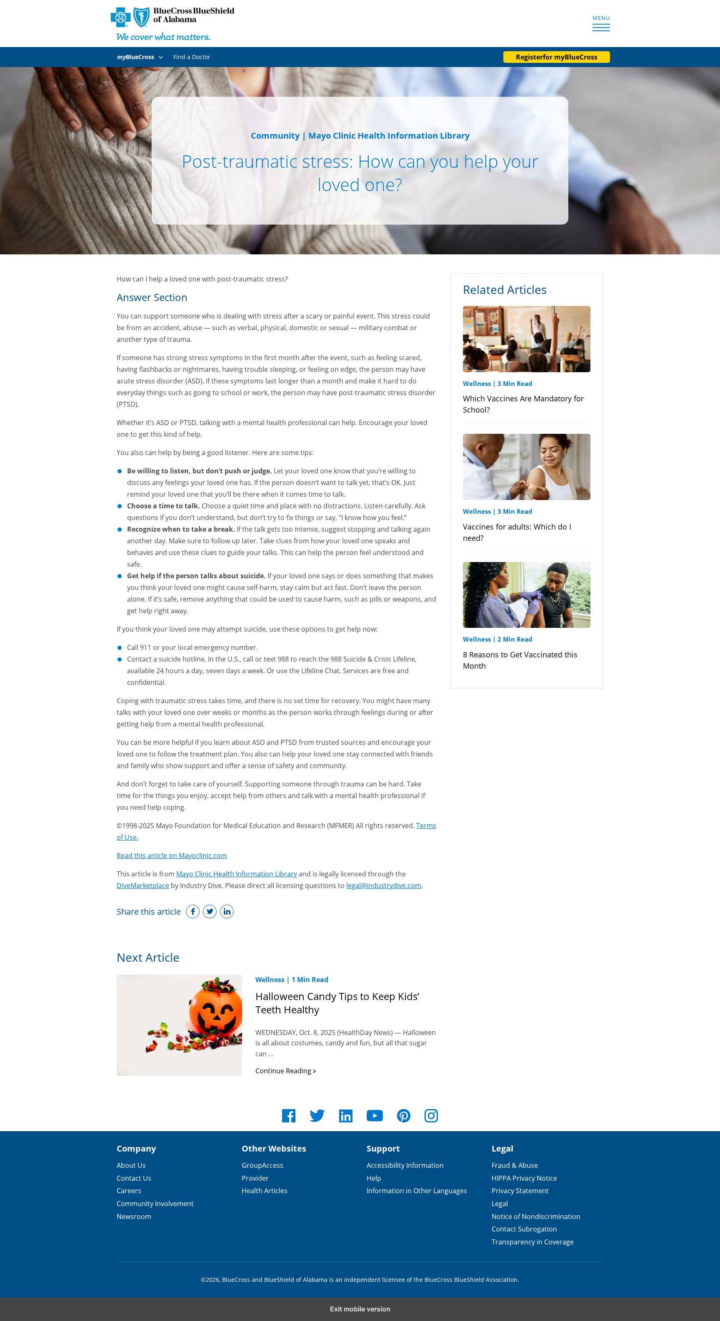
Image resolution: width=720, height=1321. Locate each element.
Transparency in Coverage (533, 1241)
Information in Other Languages (417, 1190)
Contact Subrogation (524, 1228)
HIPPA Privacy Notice (524, 1178)
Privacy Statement (520, 1190)
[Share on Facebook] (193, 911)
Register (557, 57)
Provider (255, 1178)
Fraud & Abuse (515, 1165)
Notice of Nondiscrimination (536, 1216)
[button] (141, 57)
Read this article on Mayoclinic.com (172, 855)
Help (374, 1178)
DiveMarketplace (143, 885)
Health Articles (265, 1190)
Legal (500, 1203)
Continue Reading (284, 1070)
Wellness (270, 979)
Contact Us (134, 1178)
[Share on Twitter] (210, 911)
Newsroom (134, 1216)
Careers (129, 1190)
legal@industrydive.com (383, 885)
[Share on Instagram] (227, 911)
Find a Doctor (191, 57)
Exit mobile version (360, 1309)
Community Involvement (155, 1203)
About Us (131, 1165)
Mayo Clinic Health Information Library (236, 873)
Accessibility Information (405, 1165)
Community (275, 135)
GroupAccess (262, 1165)
